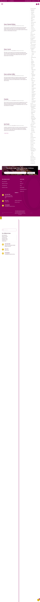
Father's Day (32, 124)
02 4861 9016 (7, 201)
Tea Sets (32, 136)
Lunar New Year (33, 161)
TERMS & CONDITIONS (18, 200)
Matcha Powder (33, 22)
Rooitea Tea (33, 28)
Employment (22, 187)
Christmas (32, 141)
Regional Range (33, 118)
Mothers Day (32, 160)
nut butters (33, 78)
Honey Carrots (7, 49)
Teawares (32, 125)
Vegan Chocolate (33, 104)
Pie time (32, 103)
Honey (32, 79)
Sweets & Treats (5, 183)
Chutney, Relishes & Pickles (32, 62)
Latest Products (33, 148)
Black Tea (32, 23)
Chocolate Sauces (33, 40)
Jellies (32, 68)
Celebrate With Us (23, 189)
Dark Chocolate (33, 44)
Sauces (32, 50)
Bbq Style (32, 147)
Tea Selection (33, 9)
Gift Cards (32, 35)
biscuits (32, 153)
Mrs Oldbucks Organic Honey (34, 85)
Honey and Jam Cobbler (9, 74)
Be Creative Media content (8, 25)
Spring (31, 133)
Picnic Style (32, 156)
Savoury (33, 53)
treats (32, 152)
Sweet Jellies (34, 69)
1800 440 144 (7, 250)
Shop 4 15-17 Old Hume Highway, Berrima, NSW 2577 (9, 196)
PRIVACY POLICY (17, 202)
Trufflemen (32, 114)
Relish (32, 59)
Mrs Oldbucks (33, 48)
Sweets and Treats (33, 149)
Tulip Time (32, 145)
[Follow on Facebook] (37, 0)
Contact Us (22, 191)
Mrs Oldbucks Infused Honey (34, 89)
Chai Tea (32, 27)
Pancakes (6, 99)
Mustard (32, 49)
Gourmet (32, 73)
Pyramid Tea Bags (33, 8)
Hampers (32, 134)
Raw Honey (33, 80)
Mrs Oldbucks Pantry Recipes (20, 25)
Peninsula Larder (33, 159)
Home (21, 181)
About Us (21, 183)
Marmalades (33, 64)
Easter (31, 32)
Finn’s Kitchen (33, 123)
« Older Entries (6, 133)
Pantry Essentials (33, 106)
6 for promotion (33, 45)
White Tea (32, 10)
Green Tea (32, 31)
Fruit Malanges (33, 30)
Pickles (32, 67)
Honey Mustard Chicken (9, 24)
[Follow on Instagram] (38, 0)
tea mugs (32, 144)
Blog (21, 185)
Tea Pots (32, 128)
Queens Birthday (33, 157)
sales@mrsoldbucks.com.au (10, 206)
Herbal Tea (32, 14)
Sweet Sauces (34, 51)
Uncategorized (33, 163)
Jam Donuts (6, 124)
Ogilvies (32, 109)
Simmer (33, 54)
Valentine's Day (33, 34)
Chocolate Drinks (33, 137)
